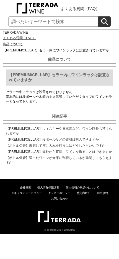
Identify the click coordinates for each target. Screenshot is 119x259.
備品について (13, 44)
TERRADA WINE (15, 32)
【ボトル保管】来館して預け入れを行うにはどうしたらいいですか (55, 146)
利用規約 (102, 193)
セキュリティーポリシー (26, 193)
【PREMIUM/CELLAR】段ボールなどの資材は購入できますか (52, 139)
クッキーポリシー (59, 193)
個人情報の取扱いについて (82, 187)
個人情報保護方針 (48, 187)
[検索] (104, 21)
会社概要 (25, 187)
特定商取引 (83, 193)
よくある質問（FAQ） (80, 8)
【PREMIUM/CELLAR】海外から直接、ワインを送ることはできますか (59, 152)
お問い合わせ (59, 198)
